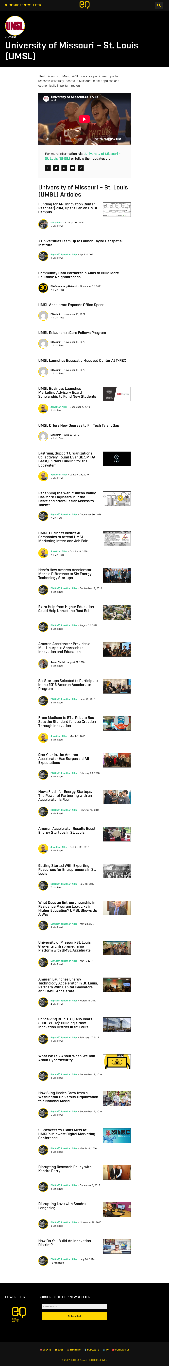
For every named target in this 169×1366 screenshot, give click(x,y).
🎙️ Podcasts (91, 1350)
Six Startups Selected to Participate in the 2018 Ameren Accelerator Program (68, 685)
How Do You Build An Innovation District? (64, 1243)
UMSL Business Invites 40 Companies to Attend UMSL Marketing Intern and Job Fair (63, 537)
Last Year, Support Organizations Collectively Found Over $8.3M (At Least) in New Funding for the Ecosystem (66, 460)
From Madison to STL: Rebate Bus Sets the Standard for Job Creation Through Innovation (67, 722)
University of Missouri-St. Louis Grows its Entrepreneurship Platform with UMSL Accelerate (64, 947)
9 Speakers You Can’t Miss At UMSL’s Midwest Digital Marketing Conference (66, 1134)
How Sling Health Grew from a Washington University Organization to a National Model (68, 1097)
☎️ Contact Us (121, 1350)
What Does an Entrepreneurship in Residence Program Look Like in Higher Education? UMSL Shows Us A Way (67, 909)
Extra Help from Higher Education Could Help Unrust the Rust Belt (66, 609)
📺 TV (105, 1350)
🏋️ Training (74, 1350)
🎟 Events (45, 1350)
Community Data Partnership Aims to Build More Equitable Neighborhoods (78, 275)
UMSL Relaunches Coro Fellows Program (72, 333)
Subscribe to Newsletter (23, 5)
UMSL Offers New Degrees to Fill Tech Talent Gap (78, 426)
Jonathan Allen (59, 406)
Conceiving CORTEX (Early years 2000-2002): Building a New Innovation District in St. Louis (65, 1023)
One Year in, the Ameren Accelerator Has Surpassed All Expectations (63, 759)
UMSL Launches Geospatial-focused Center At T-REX (82, 361)
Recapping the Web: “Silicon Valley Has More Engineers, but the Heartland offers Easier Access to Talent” (67, 499)
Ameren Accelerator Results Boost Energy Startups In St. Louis (66, 831)
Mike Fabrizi (57, 222)
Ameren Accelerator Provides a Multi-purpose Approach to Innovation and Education (64, 648)
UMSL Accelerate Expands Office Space (71, 305)
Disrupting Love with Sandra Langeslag (62, 1206)
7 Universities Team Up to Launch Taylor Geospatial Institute (80, 243)
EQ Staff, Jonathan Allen (64, 254)
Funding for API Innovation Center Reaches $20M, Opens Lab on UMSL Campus (68, 208)
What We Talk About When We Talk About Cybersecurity (66, 1058)
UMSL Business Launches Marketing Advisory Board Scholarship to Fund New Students (67, 393)
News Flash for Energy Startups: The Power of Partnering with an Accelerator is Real (65, 796)
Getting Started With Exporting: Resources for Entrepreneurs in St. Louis (67, 870)
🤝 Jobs (59, 1350)
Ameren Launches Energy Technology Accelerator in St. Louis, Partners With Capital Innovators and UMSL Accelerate (68, 986)
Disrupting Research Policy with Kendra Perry (65, 1169)
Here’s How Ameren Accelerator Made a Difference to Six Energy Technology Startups (65, 574)
